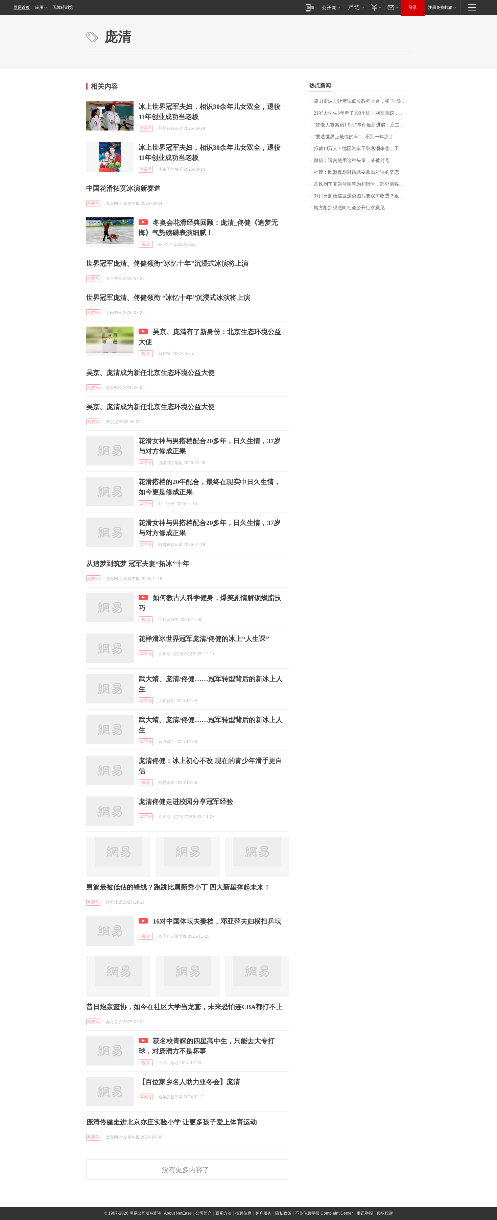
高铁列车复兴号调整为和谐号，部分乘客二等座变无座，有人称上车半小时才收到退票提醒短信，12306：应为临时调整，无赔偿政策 (362, 184)
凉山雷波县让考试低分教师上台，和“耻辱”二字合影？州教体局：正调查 (362, 101)
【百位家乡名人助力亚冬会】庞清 (189, 1081)
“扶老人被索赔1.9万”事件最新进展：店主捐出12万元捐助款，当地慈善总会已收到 (362, 124)
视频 (146, 244)
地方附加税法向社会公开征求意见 (349, 207)
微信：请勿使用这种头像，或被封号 (351, 160)
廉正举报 (365, 1213)
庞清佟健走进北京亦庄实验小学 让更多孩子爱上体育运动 (171, 1122)
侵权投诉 (385, 1213)
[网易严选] (355, 7)
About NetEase (178, 1213)
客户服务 (263, 1213)
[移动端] (310, 7)
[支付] (375, 7)
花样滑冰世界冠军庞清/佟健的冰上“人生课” (204, 638)
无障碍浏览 (63, 7)
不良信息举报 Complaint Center (324, 1213)
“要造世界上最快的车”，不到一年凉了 (354, 136)
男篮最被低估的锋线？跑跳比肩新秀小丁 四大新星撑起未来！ (178, 887)
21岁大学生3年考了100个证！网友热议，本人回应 (362, 113)
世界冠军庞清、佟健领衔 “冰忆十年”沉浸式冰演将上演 (168, 297)
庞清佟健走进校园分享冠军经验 (186, 801)
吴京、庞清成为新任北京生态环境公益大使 (150, 372)
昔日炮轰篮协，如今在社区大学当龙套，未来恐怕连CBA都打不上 (184, 1006)
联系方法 (223, 1213)
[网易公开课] (331, 7)
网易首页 (22, 7)
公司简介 (203, 1213)
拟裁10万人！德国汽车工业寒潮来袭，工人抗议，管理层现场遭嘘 (362, 148)
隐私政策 (283, 1213)
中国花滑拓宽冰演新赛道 (123, 188)
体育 (146, 782)
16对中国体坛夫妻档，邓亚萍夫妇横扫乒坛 (217, 921)
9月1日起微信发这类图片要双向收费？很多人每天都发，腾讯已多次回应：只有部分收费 (362, 195)
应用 (39, 7)
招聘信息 (243, 1213)
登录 (413, 7)
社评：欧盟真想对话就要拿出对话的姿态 (356, 172)
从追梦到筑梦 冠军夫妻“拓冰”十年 (137, 563)
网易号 (146, 128)
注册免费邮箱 (440, 7)
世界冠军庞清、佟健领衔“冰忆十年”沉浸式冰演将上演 (167, 263)
